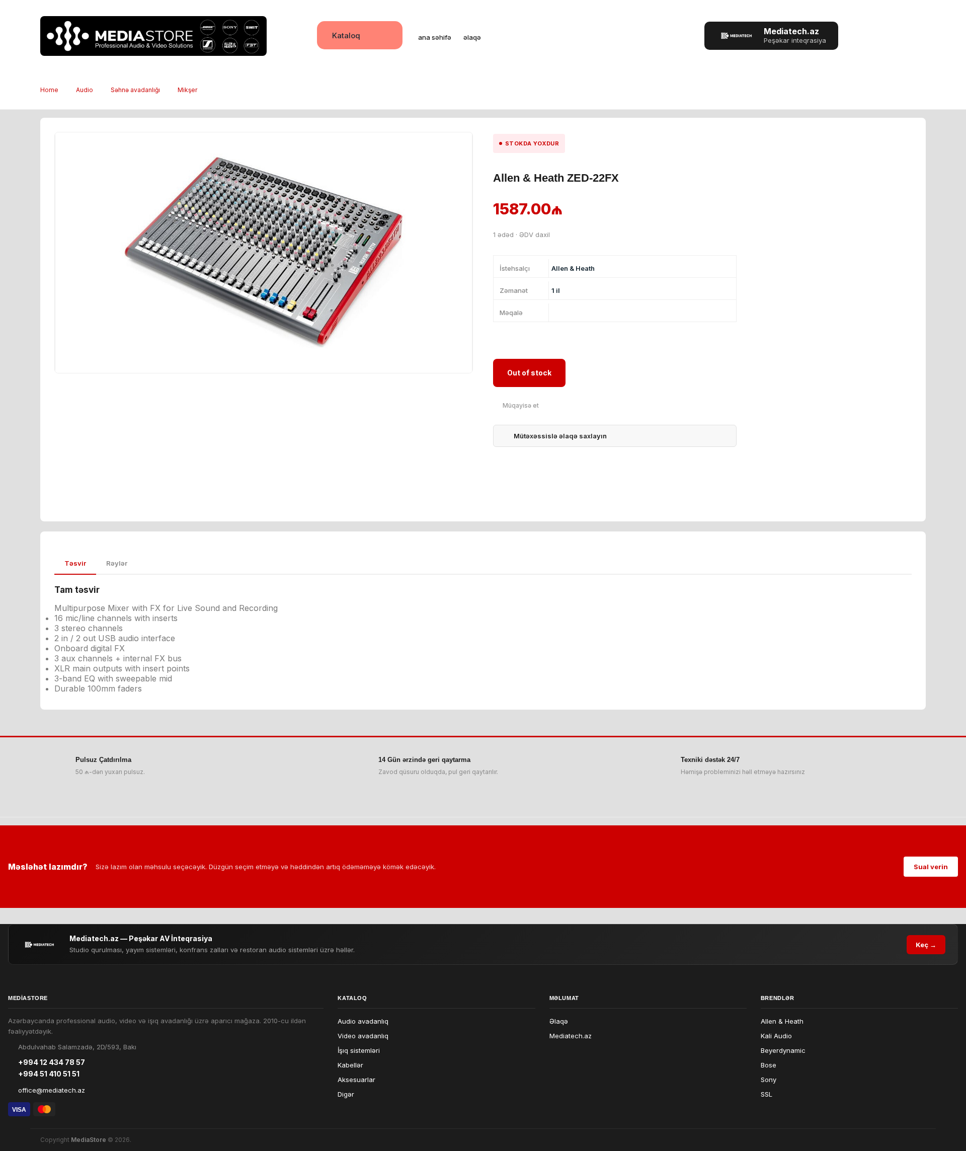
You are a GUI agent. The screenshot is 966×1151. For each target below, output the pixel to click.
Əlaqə (558, 1021)
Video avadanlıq (363, 1036)
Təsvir (75, 563)
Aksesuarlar (356, 1080)
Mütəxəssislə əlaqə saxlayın (560, 436)
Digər (346, 1094)
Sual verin (931, 867)
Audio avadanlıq (363, 1021)
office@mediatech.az (51, 1090)
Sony (768, 1080)
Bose (768, 1065)
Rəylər (116, 563)
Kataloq (346, 35)
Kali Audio (776, 1036)
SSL (766, 1094)
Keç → (926, 945)
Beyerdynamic (783, 1050)
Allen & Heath (782, 1021)
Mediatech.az (570, 1036)
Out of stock (529, 372)
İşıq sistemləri (359, 1050)
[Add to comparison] (516, 405)
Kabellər (350, 1065)
